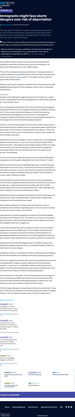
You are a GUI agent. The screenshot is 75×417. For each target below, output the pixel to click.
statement (18, 77)
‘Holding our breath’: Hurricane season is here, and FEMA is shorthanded (9, 308)
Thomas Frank (6, 25)
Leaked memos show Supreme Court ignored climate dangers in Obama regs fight (9, 326)
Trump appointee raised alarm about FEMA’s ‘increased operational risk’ (8, 342)
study (23, 142)
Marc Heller (4, 363)
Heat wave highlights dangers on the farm (7, 359)
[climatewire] (6, 304)
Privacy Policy (5, 415)
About (7, 407)
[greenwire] (5, 356)
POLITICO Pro (33, 407)
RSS (61, 407)
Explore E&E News (18, 407)
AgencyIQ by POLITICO (49, 407)
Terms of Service (42, 415)
